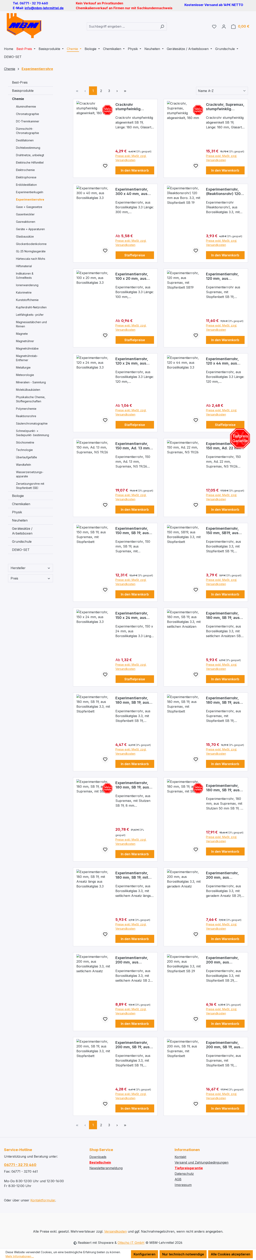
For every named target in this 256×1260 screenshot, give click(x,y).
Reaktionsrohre (26, 416)
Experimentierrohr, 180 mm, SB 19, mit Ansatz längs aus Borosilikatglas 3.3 (132, 875)
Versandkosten (115, 1231)
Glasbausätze (25, 236)
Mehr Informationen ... (20, 1256)
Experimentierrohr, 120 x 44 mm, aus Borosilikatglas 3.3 (222, 361)
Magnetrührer (25, 341)
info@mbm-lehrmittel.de (44, 8)
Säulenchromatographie (32, 423)
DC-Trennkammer (27, 121)
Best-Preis (20, 82)
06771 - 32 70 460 (20, 1165)
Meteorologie (25, 375)
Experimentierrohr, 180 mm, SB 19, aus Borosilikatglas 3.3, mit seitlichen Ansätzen (223, 615)
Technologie (24, 450)
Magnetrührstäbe (27, 348)
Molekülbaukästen (28, 389)
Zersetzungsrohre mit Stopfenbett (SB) (30, 486)
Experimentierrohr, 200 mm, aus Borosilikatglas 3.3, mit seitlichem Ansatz (134, 960)
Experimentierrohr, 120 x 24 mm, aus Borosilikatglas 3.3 (132, 361)
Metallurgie (23, 367)
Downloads (97, 1157)
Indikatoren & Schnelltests (24, 275)
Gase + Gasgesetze (29, 207)
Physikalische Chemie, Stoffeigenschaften (30, 399)
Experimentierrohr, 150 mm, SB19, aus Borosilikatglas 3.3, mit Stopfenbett (223, 530)
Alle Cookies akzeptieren (230, 1254)
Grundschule (22, 542)
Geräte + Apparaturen (30, 229)
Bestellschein (100, 1162)
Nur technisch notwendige (183, 1254)
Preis (14, 578)
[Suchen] (162, 26)
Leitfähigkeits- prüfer (30, 314)
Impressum (183, 1185)
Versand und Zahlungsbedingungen (201, 1162)
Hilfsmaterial (24, 266)
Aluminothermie (26, 106)
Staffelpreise (134, 255)
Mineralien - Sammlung (31, 382)
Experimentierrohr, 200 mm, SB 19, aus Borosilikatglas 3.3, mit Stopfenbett (132, 1044)
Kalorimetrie (24, 292)
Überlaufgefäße (26, 457)
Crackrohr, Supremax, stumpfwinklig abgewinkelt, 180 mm (225, 106)
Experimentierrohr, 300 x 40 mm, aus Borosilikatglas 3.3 (132, 191)
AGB (178, 1179)
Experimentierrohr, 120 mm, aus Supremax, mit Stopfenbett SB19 (222, 276)
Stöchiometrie (25, 442)
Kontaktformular (42, 1200)
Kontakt (180, 1157)
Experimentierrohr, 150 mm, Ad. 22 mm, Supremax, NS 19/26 (224, 446)
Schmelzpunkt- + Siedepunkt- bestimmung (32, 433)
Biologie (18, 496)
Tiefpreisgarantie (189, 1168)
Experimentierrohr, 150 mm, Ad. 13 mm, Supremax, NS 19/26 (133, 446)
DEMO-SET (21, 550)
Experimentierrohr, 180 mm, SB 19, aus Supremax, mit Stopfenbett (223, 700)
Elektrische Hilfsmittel (30, 162)
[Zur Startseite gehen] (24, 25)
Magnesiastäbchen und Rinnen (31, 324)
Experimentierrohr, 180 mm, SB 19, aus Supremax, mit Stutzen (132, 785)
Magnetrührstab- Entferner (27, 358)
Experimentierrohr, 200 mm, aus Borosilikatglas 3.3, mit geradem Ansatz (224, 875)
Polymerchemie (26, 408)
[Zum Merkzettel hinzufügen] (105, 166)
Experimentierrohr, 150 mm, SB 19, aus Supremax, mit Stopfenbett (132, 530)
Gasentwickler (25, 214)
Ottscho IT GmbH (131, 1243)
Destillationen (25, 140)
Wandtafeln (23, 464)
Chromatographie (27, 114)
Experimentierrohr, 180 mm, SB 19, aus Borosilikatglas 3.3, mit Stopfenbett (132, 700)
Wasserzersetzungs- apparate (29, 474)
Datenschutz (184, 1174)
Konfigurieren (144, 1254)
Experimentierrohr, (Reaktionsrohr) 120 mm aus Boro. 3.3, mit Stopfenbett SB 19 (225, 191)
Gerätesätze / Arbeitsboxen (22, 531)
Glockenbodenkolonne (31, 244)
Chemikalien (21, 504)
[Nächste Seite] (117, 90)
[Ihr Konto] (224, 26)
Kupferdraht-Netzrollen (31, 307)
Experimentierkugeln (29, 192)
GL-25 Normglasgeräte (31, 251)
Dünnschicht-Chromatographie (27, 131)
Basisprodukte (23, 91)
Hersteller (18, 568)
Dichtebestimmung (28, 147)
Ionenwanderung (27, 285)
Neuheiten (20, 520)
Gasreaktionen (25, 221)
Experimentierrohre (30, 199)
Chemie (18, 99)
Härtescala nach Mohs (30, 258)
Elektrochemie (25, 170)
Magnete (22, 333)
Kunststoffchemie (27, 300)
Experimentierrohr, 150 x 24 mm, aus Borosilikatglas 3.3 (132, 615)
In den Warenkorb (135, 170)
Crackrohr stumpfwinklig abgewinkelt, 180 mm (134, 106)
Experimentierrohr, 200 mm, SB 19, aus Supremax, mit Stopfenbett (223, 1044)
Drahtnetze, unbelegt (30, 155)
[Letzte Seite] (125, 90)
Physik (17, 512)
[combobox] (122, 26)
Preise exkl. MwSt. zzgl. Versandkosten (130, 158)
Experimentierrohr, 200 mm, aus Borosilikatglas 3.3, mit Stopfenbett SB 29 (223, 960)
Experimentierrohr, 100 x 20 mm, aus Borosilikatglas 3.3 (132, 276)
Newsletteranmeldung (106, 1168)
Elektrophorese (26, 177)
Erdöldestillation (26, 184)
